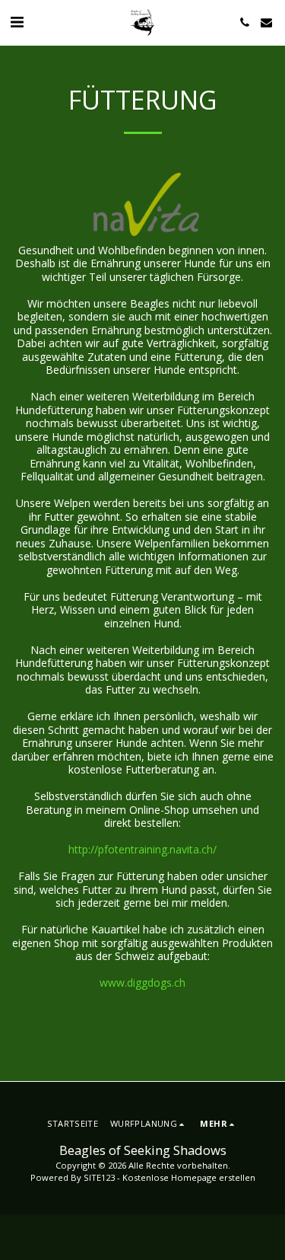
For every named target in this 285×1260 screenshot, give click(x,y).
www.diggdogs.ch (142, 982)
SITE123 (99, 1177)
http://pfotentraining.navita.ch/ (142, 849)
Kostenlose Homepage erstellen (188, 1177)
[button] (17, 21)
